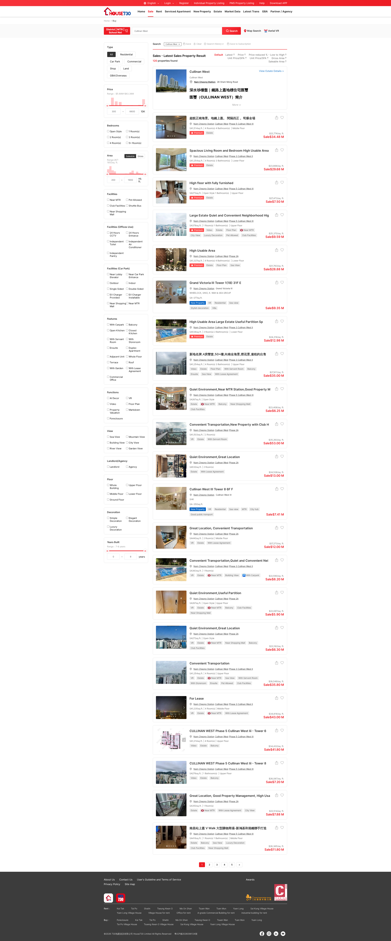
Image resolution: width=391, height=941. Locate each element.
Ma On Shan (186, 908)
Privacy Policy (112, 884)
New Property (202, 11)
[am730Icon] (119, 898)
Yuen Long (238, 908)
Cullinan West (200, 72)
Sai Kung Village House (261, 908)
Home (141, 11)
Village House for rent (159, 912)
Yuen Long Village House (129, 912)
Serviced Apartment (178, 11)
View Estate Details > (271, 70)
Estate (218, 11)
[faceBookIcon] (262, 933)
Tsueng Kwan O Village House (159, 924)
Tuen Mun (221, 908)
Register (184, 3)
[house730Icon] (108, 898)
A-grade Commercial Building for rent (216, 912)
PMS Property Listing (242, 3)
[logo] (117, 11)
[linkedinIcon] (276, 933)
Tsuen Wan (204, 908)
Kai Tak (120, 908)
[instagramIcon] (269, 933)
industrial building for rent (254, 912)
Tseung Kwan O (165, 908)
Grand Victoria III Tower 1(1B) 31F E (215, 283)
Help (262, 3)
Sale (150, 11)
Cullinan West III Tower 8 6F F (211, 489)
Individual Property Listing (209, 3)
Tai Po (134, 908)
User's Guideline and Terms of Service (159, 879)
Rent (159, 11)
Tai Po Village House (127, 924)
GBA (265, 11)
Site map (130, 884)
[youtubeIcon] (283, 933)
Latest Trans (251, 11)
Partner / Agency (281, 11)
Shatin (147, 908)
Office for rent (184, 912)
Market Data (232, 11)
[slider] (126, 105)
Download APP (278, 3)
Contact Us (125, 879)
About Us (109, 879)
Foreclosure (122, 920)
